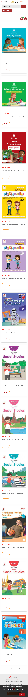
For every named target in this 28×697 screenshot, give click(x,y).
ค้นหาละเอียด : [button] (6, 10)
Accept (22, 694)
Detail (5, 69)
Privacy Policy (19, 691)
